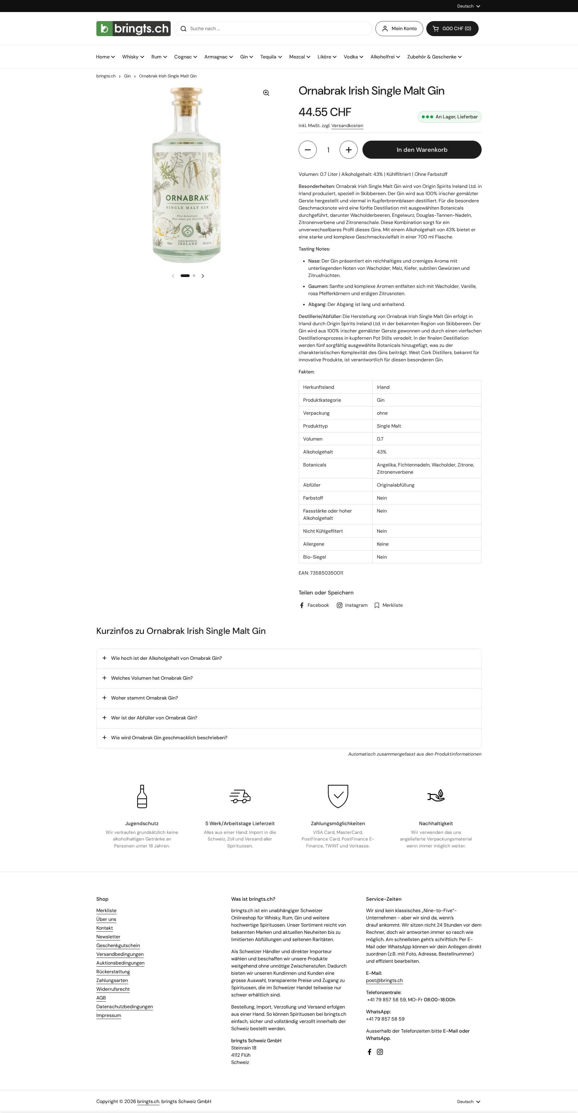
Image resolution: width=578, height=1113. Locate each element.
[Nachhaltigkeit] (436, 796)
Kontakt (104, 928)
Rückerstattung (113, 971)
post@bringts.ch (384, 980)
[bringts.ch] (133, 28)
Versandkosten (347, 126)
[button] (452, 28)
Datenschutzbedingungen (124, 1006)
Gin (127, 76)
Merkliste (106, 910)
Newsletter (108, 937)
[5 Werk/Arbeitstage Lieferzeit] (240, 796)
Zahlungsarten (112, 980)
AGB (101, 998)
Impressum (108, 1015)
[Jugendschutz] (142, 796)
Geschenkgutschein (118, 945)
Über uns (106, 919)
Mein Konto (404, 28)
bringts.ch (106, 76)
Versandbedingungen (120, 954)
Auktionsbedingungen (120, 963)
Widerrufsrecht (113, 989)
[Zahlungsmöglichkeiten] (338, 796)
